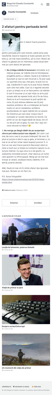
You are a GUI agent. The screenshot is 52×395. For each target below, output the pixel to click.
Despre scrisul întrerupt (13, 326)
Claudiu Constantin (17, 12)
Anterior (14, 203)
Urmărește (34, 13)
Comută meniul (9, 19)
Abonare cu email (22, 387)
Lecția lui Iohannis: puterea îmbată (18, 247)
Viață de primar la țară (12, 287)
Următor (38, 203)
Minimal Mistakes (44, 390)
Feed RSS (37, 387)
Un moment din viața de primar (16, 368)
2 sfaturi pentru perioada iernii (24, 27)
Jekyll (35, 390)
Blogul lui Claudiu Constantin (20, 4)
